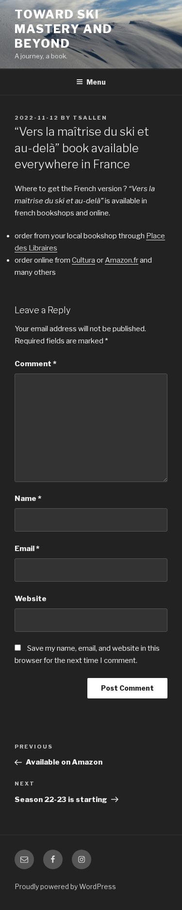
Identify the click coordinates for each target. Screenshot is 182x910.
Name (28, 498)
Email (27, 548)
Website (31, 598)
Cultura (83, 260)
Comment (35, 363)
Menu (96, 82)
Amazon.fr (121, 260)
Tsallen (90, 117)
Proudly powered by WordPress (65, 886)
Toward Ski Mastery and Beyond (64, 29)
